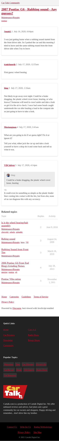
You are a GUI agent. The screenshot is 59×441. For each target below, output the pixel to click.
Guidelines (26, 297)
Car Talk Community (10, 3)
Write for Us (25, 427)
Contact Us (12, 427)
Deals (18, 370)
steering (4, 272)
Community (8, 345)
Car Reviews (9, 335)
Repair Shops (34, 340)
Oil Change (29, 370)
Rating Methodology (43, 427)
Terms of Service (41, 297)
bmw (23, 242)
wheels (12, 232)
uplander (19, 232)
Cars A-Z (32, 330)
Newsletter (8, 340)
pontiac (4, 21)
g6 (16, 272)
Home (4, 297)
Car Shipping (28, 364)
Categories (14, 297)
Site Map (37, 432)
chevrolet (5, 232)
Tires (18, 364)
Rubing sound (8, 239)
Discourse (16, 308)
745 (27, 242)
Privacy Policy (8, 302)
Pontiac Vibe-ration (11, 279)
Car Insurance (10, 375)
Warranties (8, 364)
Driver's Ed (41, 364)
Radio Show (33, 335)
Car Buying (9, 370)
